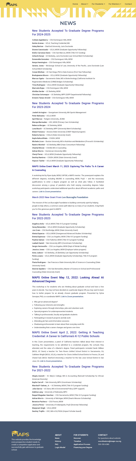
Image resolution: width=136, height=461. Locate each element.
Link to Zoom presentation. (50, 192)
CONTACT (103, 435)
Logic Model (60, 447)
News (57, 438)
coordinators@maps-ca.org (109, 441)
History (58, 441)
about (58, 435)
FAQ (56, 444)
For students (81, 435)
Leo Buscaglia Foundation (75, 197)
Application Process (82, 444)
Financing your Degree (83, 447)
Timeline (77, 441)
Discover (77, 438)
